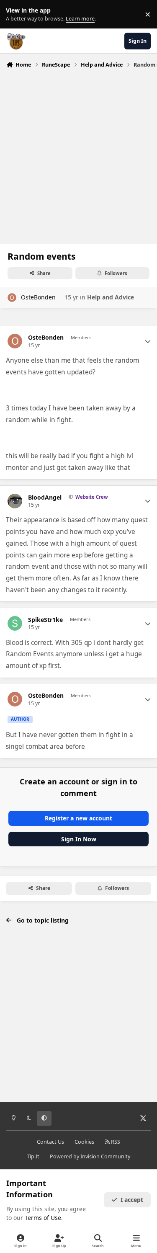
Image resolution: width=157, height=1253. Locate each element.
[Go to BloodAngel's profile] (15, 501)
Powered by (90, 1156)
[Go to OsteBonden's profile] (12, 297)
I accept (132, 1200)
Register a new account (78, 818)
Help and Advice (110, 297)
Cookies (84, 1141)
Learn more (16, 14)
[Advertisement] (78, 153)
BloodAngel (45, 497)
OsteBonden (38, 297)
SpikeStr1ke (45, 620)
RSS (115, 1141)
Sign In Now (78, 839)
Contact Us (50, 1141)
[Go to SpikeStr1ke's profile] (15, 623)
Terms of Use (43, 1218)
